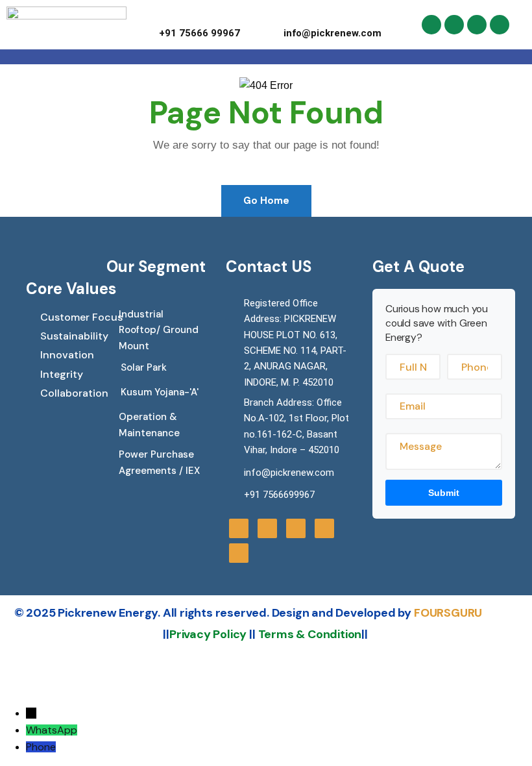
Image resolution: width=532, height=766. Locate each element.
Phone (41, 747)
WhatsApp (51, 730)
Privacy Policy (208, 634)
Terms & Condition (310, 634)
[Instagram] (454, 24)
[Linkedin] (499, 24)
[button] (301, 57)
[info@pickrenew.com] (288, 17)
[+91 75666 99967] (164, 17)
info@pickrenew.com (332, 33)
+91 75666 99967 (199, 33)
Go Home (266, 200)
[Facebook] (431, 24)
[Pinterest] (477, 24)
